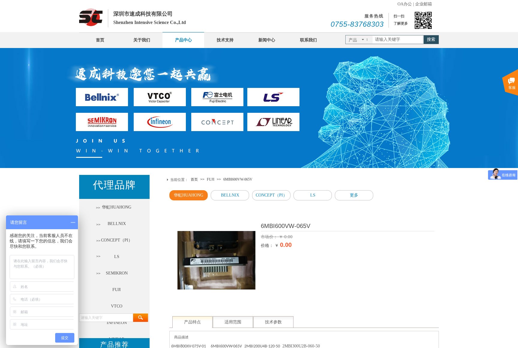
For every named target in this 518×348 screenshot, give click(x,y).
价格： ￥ (270, 245)
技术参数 (273, 322)
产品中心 (183, 40)
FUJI (210, 179)
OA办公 (404, 4)
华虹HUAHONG (188, 195)
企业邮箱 (423, 4)
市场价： (270, 236)
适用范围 (233, 322)
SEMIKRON (117, 273)
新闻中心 (266, 40)
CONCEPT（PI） (271, 195)
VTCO (116, 306)
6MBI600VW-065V (237, 179)
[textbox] (397, 40)
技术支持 (225, 40)
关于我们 (141, 40)
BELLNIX (230, 195)
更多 (354, 195)
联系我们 (308, 40)
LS (312, 195)
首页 (100, 40)
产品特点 (192, 322)
